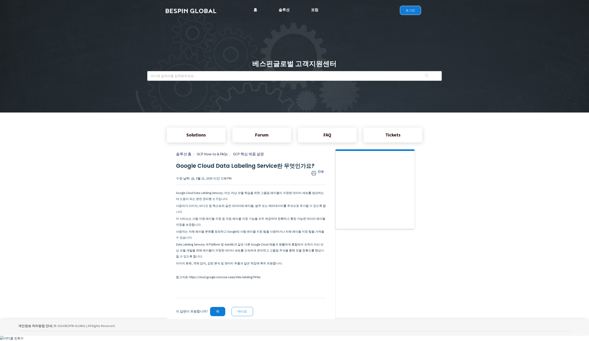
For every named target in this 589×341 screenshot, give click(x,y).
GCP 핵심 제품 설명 (248, 154)
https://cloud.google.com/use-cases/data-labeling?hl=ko (225, 277)
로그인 (410, 10)
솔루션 (284, 9)
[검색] (427, 76)
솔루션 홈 (183, 154)
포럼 (314, 9)
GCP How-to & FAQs (212, 154)
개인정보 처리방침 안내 (35, 326)
